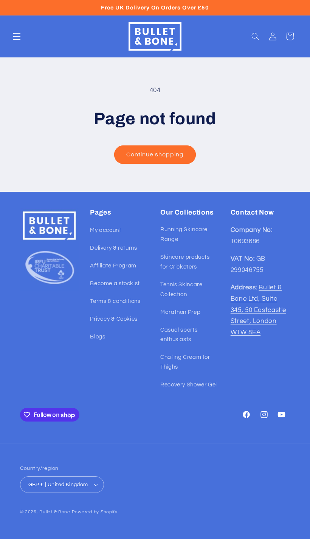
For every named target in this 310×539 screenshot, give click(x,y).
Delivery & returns (113, 248)
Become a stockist (115, 283)
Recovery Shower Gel (188, 385)
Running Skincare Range (184, 234)
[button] (16, 36)
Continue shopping (155, 154)
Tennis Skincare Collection (181, 289)
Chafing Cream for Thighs (185, 362)
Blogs (97, 337)
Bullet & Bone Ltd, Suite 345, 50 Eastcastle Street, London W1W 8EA (258, 309)
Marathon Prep (180, 312)
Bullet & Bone (54, 512)
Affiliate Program (113, 266)
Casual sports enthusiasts (178, 335)
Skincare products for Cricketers (185, 262)
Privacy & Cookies (114, 319)
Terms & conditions (115, 301)
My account (105, 230)
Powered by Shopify (95, 512)
